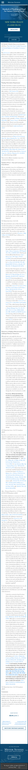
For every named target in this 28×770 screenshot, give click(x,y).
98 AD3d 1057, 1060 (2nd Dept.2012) (15, 276)
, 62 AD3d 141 (13, 153)
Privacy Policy (13, 767)
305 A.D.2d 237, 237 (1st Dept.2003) (15, 289)
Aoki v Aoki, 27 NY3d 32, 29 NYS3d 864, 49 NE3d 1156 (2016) (15, 682)
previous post (6, 52)
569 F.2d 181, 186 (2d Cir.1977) (16, 465)
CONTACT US (14, 757)
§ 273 (10, 319)
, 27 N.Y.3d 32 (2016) (11, 514)
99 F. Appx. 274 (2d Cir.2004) (15, 256)
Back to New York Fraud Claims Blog (14, 728)
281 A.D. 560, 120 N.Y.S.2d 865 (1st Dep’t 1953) (15, 484)
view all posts (14, 29)
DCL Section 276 (13, 91)
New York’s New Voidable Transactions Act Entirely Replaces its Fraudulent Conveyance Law (14, 48)
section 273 (15, 285)
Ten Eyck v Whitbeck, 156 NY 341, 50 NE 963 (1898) (16, 616)
